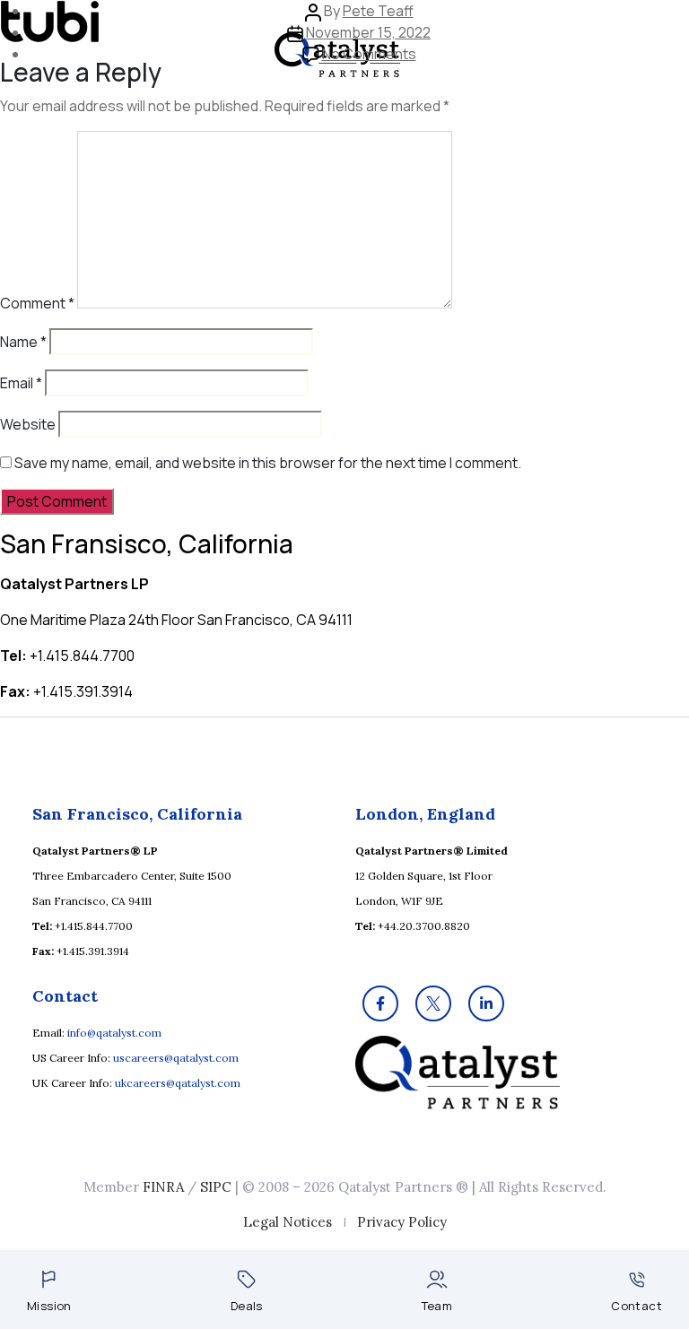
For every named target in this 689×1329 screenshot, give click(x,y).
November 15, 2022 (368, 32)
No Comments (369, 54)
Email (21, 383)
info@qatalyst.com (114, 1032)
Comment (37, 303)
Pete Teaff (378, 11)
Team (437, 1306)
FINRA (163, 1186)
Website (28, 424)
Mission (49, 1306)
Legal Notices (287, 1221)
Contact (636, 1306)
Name (23, 342)
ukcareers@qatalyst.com (177, 1083)
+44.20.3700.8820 (424, 926)
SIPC (215, 1186)
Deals (247, 1306)
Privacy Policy (402, 1221)
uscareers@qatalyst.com (176, 1057)
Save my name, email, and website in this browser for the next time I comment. (267, 463)
